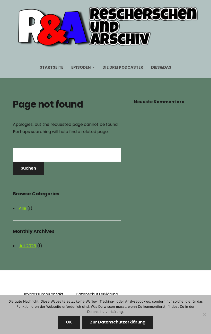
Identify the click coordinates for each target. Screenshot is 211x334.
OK (69, 322)
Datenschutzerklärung (97, 294)
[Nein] (204, 314)
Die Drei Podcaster (122, 67)
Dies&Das (161, 67)
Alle (22, 208)
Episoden (81, 67)
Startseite (51, 67)
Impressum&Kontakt (44, 294)
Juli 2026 (27, 246)
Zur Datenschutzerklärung (117, 322)
